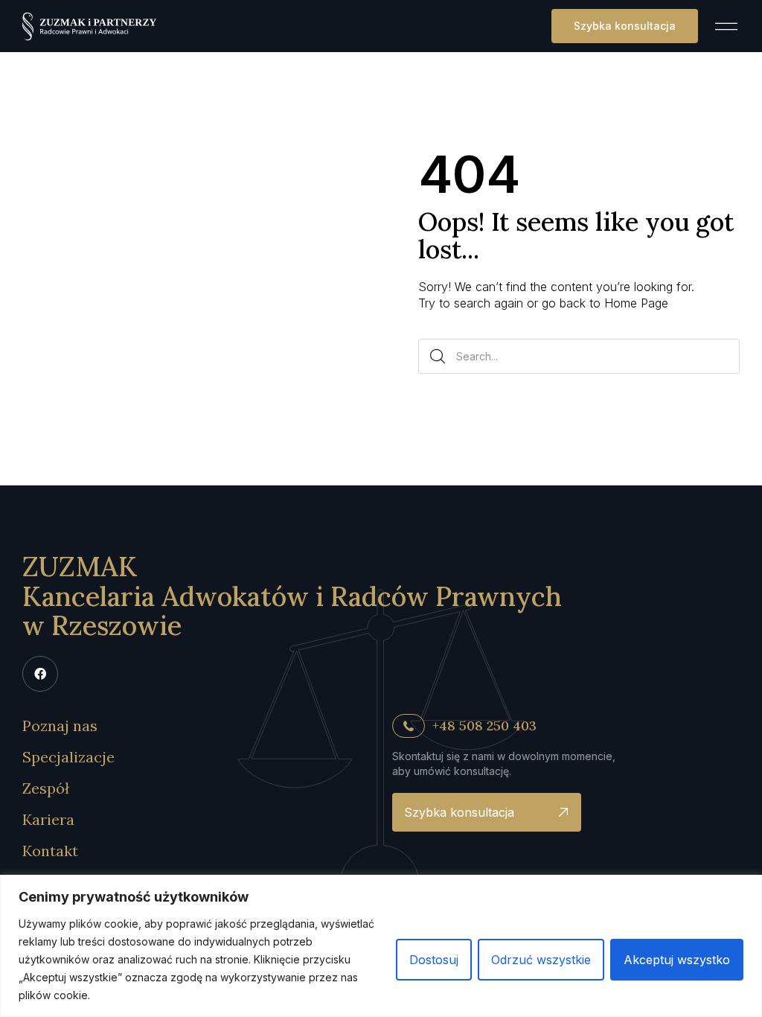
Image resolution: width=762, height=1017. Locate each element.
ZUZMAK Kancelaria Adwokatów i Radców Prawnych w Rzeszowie (292, 596)
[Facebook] (40, 674)
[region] (381, 946)
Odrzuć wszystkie (541, 959)
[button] (624, 26)
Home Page (636, 303)
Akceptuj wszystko (677, 959)
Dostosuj (433, 959)
